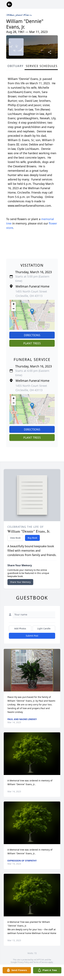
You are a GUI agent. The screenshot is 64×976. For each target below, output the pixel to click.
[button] (32, 311)
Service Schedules (41, 66)
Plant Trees (32, 343)
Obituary (15, 66)
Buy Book (32, 537)
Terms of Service (40, 962)
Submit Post (32, 635)
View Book (15, 537)
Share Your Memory (20, 581)
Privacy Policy (23, 962)
